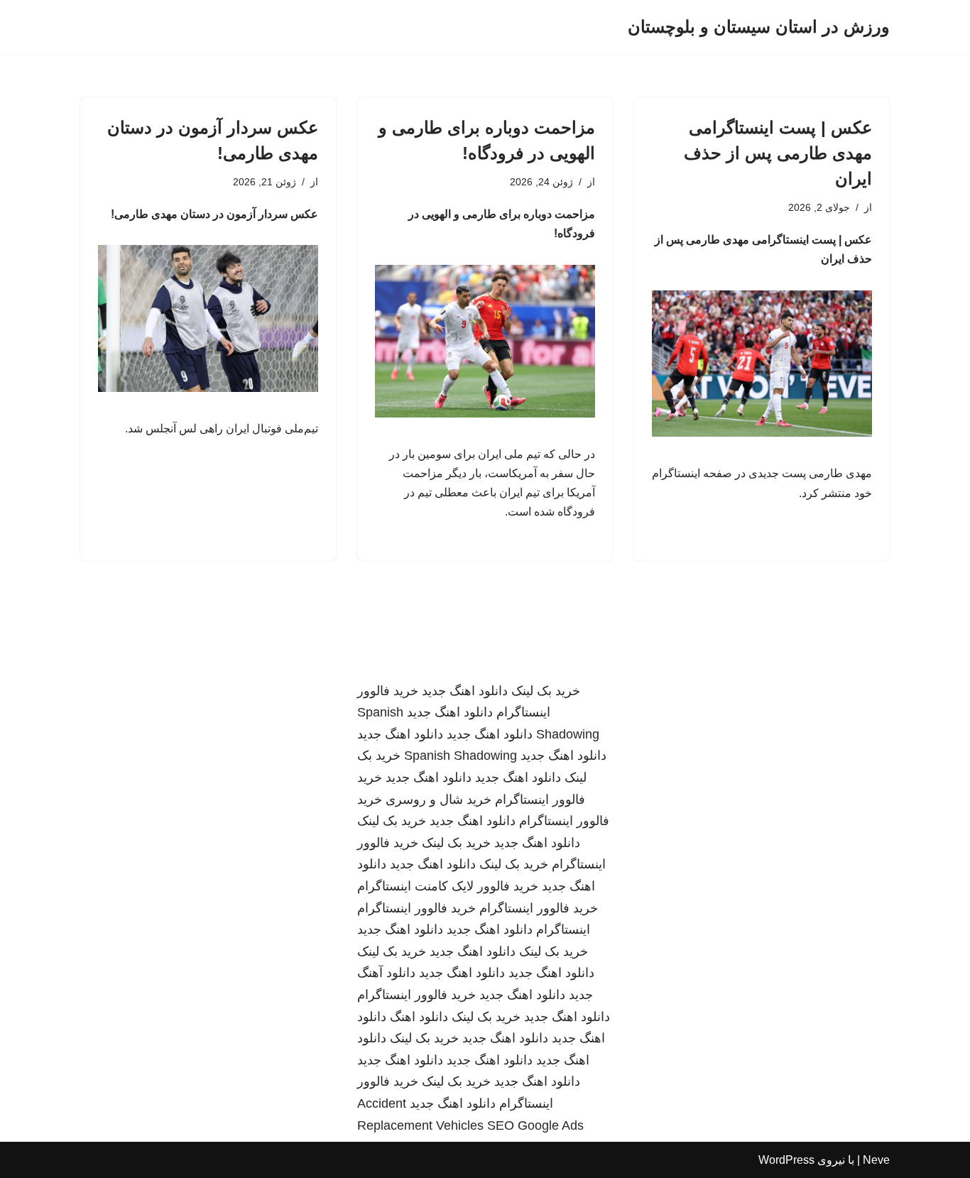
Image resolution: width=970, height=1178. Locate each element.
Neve (876, 1160)
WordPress (786, 1160)
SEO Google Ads (535, 1125)
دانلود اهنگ (419, 1017)
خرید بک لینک (545, 691)
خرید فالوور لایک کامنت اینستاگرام (447, 886)
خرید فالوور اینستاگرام (538, 908)
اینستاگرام (563, 929)
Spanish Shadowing (460, 755)
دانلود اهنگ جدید (465, 691)
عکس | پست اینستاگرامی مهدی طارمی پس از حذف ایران (778, 153)
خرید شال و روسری (438, 799)
